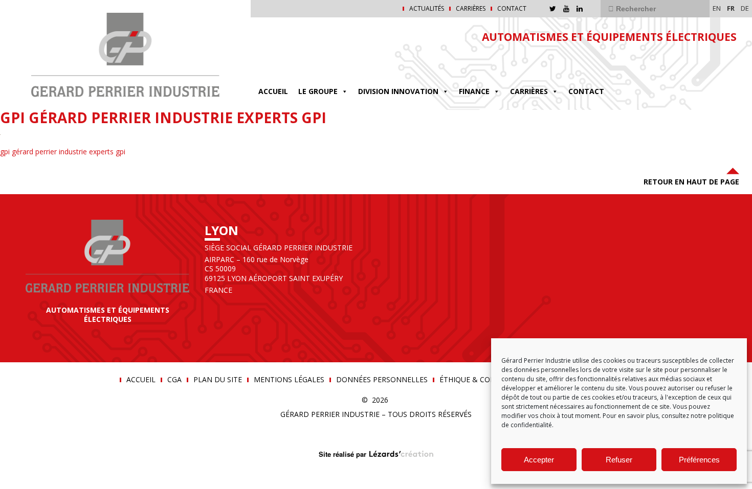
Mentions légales (289, 379)
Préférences (699, 459)
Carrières (470, 9)
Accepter (539, 459)
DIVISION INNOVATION (398, 91)
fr (731, 8)
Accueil (273, 91)
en (717, 8)
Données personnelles (382, 379)
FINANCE (474, 91)
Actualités (426, 9)
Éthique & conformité (483, 379)
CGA (174, 379)
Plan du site (217, 379)
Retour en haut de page (691, 182)
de (745, 8)
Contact (511, 9)
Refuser (619, 459)
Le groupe (318, 91)
